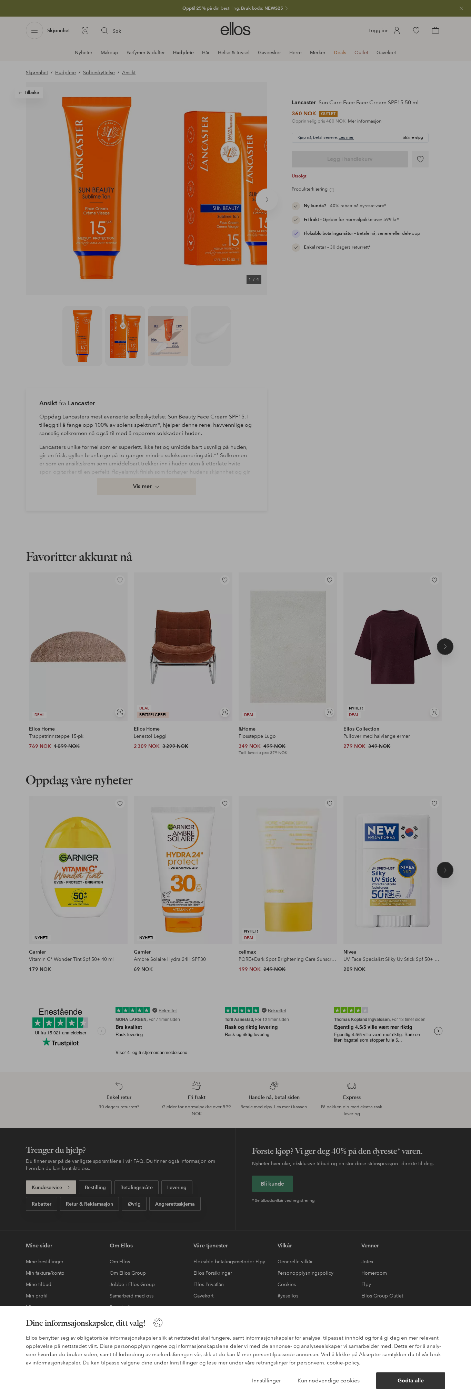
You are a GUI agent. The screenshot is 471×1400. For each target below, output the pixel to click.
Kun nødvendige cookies (329, 1380)
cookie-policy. (343, 1363)
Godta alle (411, 1380)
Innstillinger (266, 1380)
